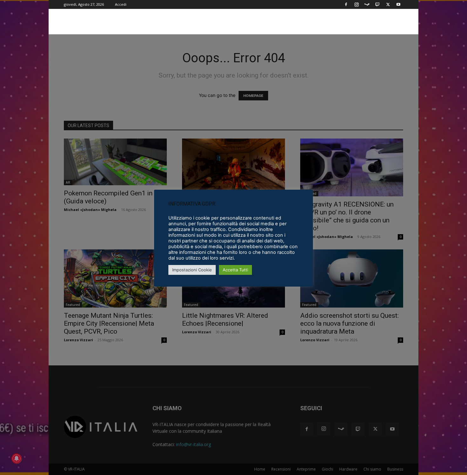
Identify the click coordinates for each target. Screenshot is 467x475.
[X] (388, 4)
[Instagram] (356, 4)
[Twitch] (377, 4)
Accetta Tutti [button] (235, 269)
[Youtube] (398, 4)
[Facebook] (346, 4)
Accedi (120, 4)
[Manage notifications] (16, 458)
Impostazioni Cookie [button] (192, 269)
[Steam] (367, 4)
